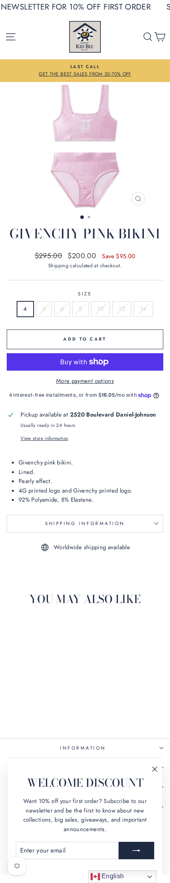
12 (122, 308)
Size (85, 293)
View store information (44, 438)
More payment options (85, 381)
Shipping (58, 265)
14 (143, 308)
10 (100, 308)
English (112, 876)
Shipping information (85, 523)
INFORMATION (83, 747)
